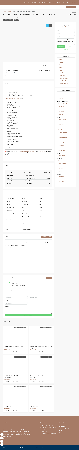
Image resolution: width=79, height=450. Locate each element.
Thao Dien (61, 64)
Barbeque (8, 201)
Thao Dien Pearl (62, 129)
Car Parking (25, 204)
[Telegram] (75, 447)
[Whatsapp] (1, 434)
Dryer (23, 207)
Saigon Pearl (61, 114)
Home (5, 11)
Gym (23, 210)
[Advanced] (60, 7)
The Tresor (61, 168)
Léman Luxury (62, 155)
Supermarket (25, 223)
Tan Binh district (62, 80)
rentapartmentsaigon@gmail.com (49, 433)
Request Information (28, 315)
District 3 (61, 67)
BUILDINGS (48, 2)
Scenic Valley (61, 181)
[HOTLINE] (1, 431)
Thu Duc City (43, 151)
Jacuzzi (40, 210)
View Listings (49, 277)
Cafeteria (8, 204)
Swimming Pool (42, 223)
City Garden (61, 111)
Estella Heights (62, 127)
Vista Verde (61, 147)
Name (6, 295)
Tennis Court (9, 226)
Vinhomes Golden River (64, 96)
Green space (9, 210)
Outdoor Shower (10, 220)
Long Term (16, 19)
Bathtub (40, 201)
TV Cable (24, 226)
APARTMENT (26, 2)
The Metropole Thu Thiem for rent (26, 151)
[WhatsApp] (72, 447)
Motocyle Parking (26, 216)
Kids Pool (24, 213)
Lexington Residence (63, 132)
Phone (30, 295)
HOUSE (61, 430)
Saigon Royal (61, 165)
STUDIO (43, 2)
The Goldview (61, 160)
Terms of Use (45, 447)
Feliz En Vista (61, 145)
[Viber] (1, 444)
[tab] (47, 25)
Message (7, 306)
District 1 (61, 59)
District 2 (61, 62)
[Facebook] (70, 447)
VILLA (60, 432)
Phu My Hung (62, 75)
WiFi (7, 229)
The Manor (61, 109)
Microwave (8, 216)
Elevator (40, 207)
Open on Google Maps (46, 236)
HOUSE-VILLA (65, 2)
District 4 (61, 70)
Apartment (9, 11)
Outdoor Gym (42, 216)
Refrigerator (25, 220)
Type (57, 6)
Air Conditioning (10, 198)
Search (71, 6)
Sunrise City (61, 178)
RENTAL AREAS (57, 2)
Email (6, 300)
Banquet (40, 198)
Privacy (38, 447)
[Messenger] (1, 441)
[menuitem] (72, 2)
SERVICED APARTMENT (35, 2)
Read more (5, 438)
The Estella (61, 124)
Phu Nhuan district (63, 83)
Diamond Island (62, 142)
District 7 (61, 72)
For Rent (5, 19)
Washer (40, 226)
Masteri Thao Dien (62, 119)
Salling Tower (61, 98)
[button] (73, 11)
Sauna (7, 223)
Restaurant (41, 220)
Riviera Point (61, 184)
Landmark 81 (61, 106)
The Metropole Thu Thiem (12, 98)
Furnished (11, 19)
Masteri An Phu (62, 121)
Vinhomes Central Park (63, 103)
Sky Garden (61, 176)
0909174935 (15, 285)
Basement (24, 201)
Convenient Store (10, 207)
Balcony (24, 198)
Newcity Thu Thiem (63, 137)
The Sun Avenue (62, 134)
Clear (64, 6)
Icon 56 (60, 171)
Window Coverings (26, 229)
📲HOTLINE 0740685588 (32, 153)
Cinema (40, 204)
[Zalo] (1, 437)
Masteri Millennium (63, 163)
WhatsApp (22, 285)
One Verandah (62, 150)
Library (40, 213)
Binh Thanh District (63, 78)
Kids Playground (10, 213)
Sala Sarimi (61, 140)
